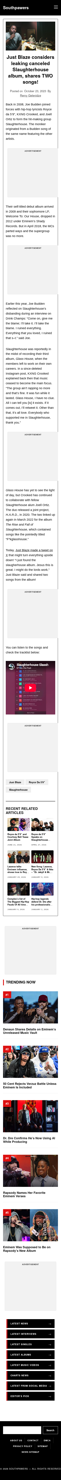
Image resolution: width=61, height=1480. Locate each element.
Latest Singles (21, 1344)
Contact (32, 1440)
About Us (16, 1440)
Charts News (20, 1375)
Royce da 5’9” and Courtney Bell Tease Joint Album (17, 837)
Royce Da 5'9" (37, 782)
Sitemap (43, 1446)
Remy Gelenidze (30, 95)
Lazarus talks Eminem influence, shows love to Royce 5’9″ (18, 871)
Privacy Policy (22, 1446)
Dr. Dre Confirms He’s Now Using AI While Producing (29, 1140)
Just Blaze (15, 782)
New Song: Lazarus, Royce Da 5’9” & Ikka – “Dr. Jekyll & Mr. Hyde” (42, 871)
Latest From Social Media (29, 1386)
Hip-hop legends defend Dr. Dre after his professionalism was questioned (41, 903)
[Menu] (55, 8)
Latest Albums (21, 1354)
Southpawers (16, 7)
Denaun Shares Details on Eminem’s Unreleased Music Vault (29, 1031)
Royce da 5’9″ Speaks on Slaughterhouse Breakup (39, 838)
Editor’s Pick (20, 1396)
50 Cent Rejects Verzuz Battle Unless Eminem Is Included (29, 1085)
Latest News (19, 1323)
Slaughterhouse (18, 789)
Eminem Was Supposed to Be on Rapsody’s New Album (26, 1249)
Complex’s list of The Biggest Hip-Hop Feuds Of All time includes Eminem (18, 903)
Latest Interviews (23, 1334)
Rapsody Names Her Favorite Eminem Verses (24, 1194)
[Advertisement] (33, 174)
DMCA (47, 1440)
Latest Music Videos (25, 1365)
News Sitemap (30, 1451)
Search (50, 1430)
